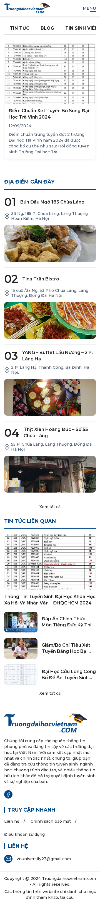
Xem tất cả (50, 506)
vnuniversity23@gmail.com (44, 858)
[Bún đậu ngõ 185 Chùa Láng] (50, 243)
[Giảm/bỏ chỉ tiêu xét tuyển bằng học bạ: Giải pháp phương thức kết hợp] (21, 648)
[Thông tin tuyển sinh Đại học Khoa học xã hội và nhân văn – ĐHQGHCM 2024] (50, 561)
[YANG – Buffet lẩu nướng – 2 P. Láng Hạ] (50, 397)
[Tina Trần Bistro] (50, 320)
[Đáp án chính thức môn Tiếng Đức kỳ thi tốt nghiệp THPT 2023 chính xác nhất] (21, 622)
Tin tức (19, 28)
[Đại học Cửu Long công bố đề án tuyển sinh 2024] (21, 674)
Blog (47, 28)
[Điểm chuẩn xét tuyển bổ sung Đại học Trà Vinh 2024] (50, 74)
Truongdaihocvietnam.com (69, 878)
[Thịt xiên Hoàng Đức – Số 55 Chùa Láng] (50, 474)
